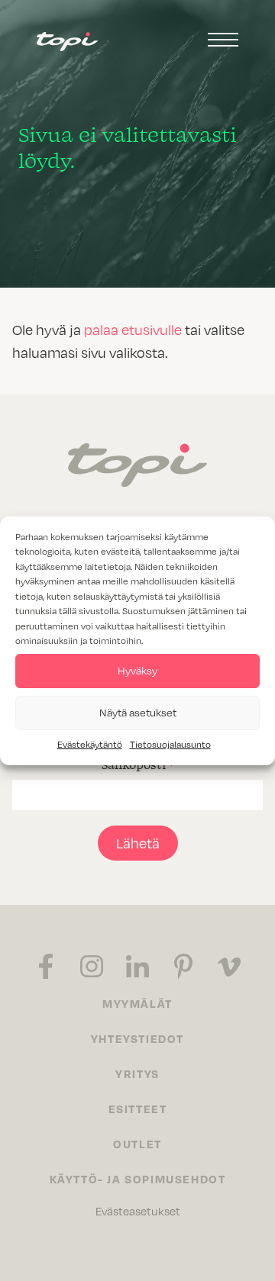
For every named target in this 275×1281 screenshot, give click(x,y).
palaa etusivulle (133, 329)
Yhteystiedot (137, 1038)
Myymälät (137, 1003)
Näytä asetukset (137, 712)
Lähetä (138, 842)
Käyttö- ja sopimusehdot (138, 1179)
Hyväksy (137, 670)
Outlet (137, 1144)
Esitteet (137, 1108)
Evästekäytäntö (89, 744)
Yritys (137, 1073)
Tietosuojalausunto (170, 744)
